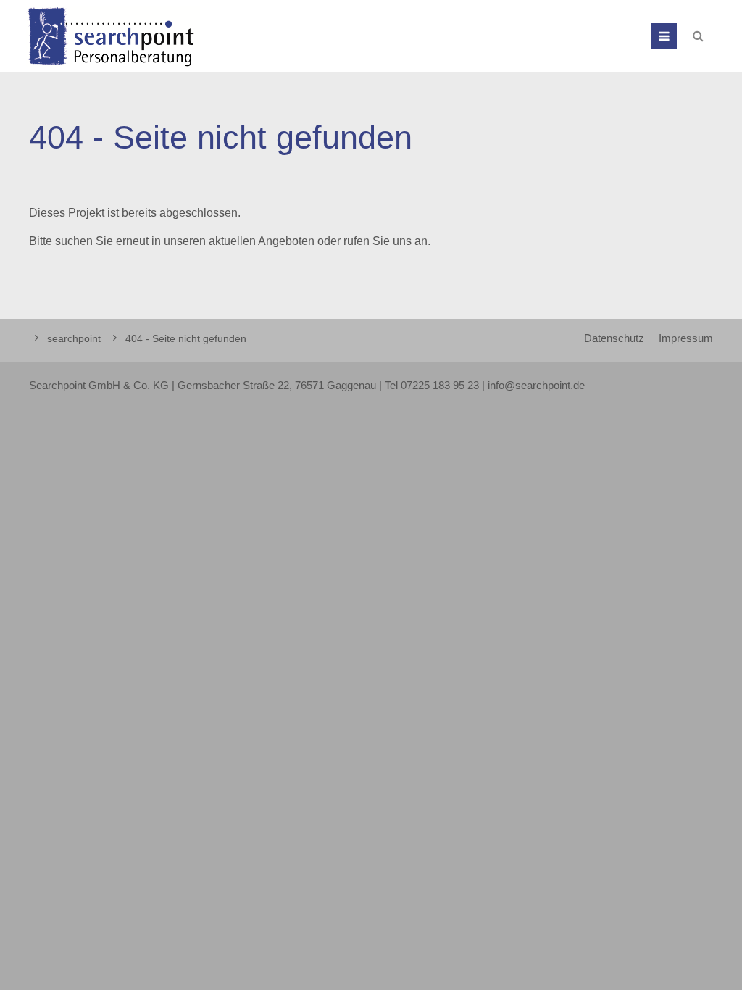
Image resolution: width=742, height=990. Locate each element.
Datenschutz (614, 338)
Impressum (686, 338)
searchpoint (74, 338)
